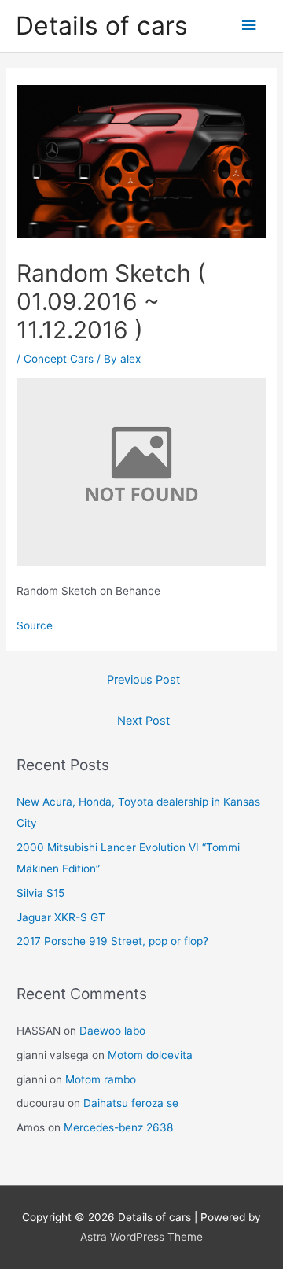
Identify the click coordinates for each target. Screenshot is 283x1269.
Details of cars (102, 25)
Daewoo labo (112, 1030)
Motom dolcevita (150, 1055)
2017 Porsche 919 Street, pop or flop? (112, 941)
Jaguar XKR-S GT (61, 917)
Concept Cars (59, 358)
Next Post (143, 721)
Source (35, 625)
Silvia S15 (40, 893)
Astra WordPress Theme (141, 1236)
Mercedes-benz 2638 (118, 1127)
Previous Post (143, 680)
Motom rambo (100, 1079)
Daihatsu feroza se (130, 1103)
